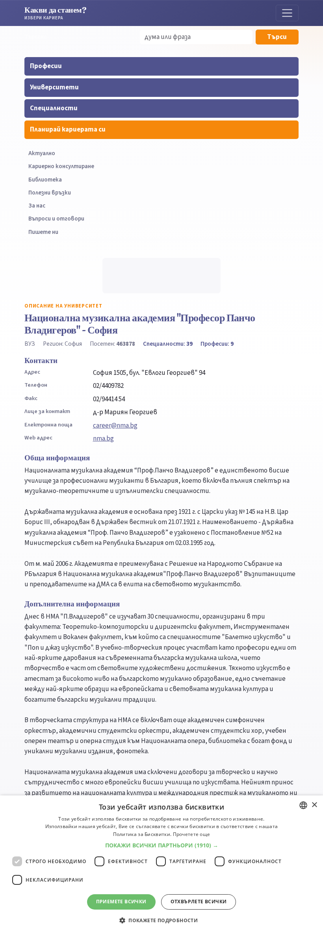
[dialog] (161, 864)
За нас (36, 206)
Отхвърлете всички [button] (199, 901)
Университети (54, 87)
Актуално (41, 153)
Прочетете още (191, 834)
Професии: (217, 343)
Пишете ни (43, 232)
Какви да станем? (55, 13)
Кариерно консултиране (61, 166)
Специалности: (168, 343)
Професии (46, 66)
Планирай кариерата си (68, 129)
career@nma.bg (115, 425)
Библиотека (45, 180)
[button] (161, 845)
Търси (277, 37)
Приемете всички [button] (121, 901)
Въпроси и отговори (56, 219)
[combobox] (303, 805)
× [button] (314, 805)
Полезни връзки (49, 193)
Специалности (54, 108)
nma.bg (103, 438)
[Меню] (287, 13)
